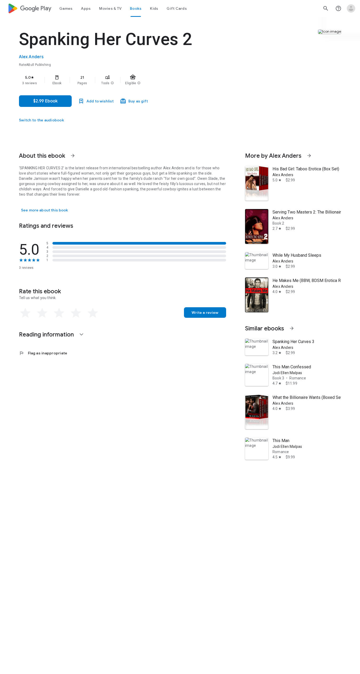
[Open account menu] (351, 8)
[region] (124, 80)
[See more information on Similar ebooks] (291, 328)
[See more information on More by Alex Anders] (309, 155)
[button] (112, 83)
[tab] (66, 8)
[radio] (25, 313)
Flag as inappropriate (43, 353)
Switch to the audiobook (41, 120)
